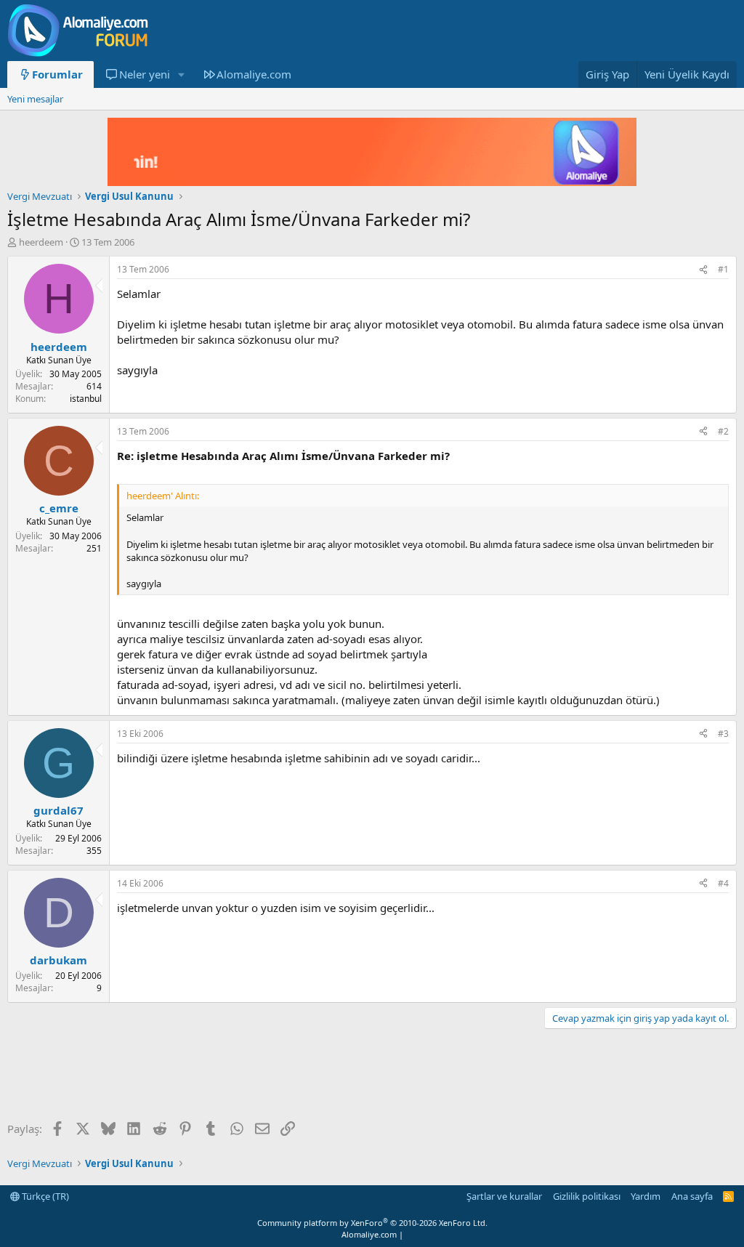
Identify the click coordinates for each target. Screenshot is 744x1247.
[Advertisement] (271, 1076)
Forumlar (57, 74)
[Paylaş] (703, 270)
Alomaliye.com (254, 74)
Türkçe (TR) (44, 1196)
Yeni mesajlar (35, 98)
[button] (181, 74)
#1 (723, 269)
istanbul (86, 398)
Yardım (645, 1196)
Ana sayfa (692, 1196)
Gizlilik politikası (586, 1196)
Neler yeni (144, 74)
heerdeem (41, 242)
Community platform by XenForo (372, 1222)
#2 (723, 431)
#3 (723, 733)
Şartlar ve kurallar (504, 1196)
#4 (723, 883)
